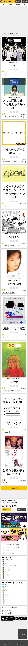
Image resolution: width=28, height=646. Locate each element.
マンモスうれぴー (7, 161)
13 (5, 72)
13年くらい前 (23, 203)
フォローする (7, 612)
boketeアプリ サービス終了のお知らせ (10, 543)
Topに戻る (23, 634)
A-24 (5, 584)
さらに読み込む (14, 488)
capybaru (6, 592)
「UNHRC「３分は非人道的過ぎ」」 (11, 565)
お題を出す (17, 4)
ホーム (3, 4)
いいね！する (7, 610)
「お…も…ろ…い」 (8, 567)
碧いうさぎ (5, 432)
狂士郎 (5, 590)
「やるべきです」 (7, 561)
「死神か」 (6, 578)
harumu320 (6, 599)
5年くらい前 (23, 114)
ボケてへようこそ (21, 509)
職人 (25, 4)
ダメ (8, 337)
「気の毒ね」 (6, 563)
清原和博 (12, 245)
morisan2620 (6, 596)
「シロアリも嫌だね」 (8, 559)
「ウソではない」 (7, 569)
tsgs (5, 601)
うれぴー (12, 390)
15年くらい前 (23, 72)
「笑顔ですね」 (7, 574)
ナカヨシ (6, 594)
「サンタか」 (6, 571)
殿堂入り (6, 644)
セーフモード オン (6, 509)
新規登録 (18, 1)
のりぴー (5, 74)
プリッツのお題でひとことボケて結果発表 (11, 546)
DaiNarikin (6, 603)
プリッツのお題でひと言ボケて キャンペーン (12, 549)
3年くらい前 (23, 159)
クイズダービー (12, 116)
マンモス (5, 390)
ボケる (10, 4)
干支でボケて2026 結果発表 (8, 552)
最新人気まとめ (20, 644)
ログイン (25, 1)
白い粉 (4, 116)
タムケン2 (6, 588)
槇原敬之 (5, 245)
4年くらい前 (23, 334)
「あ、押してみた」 (8, 576)
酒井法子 (16, 161)
